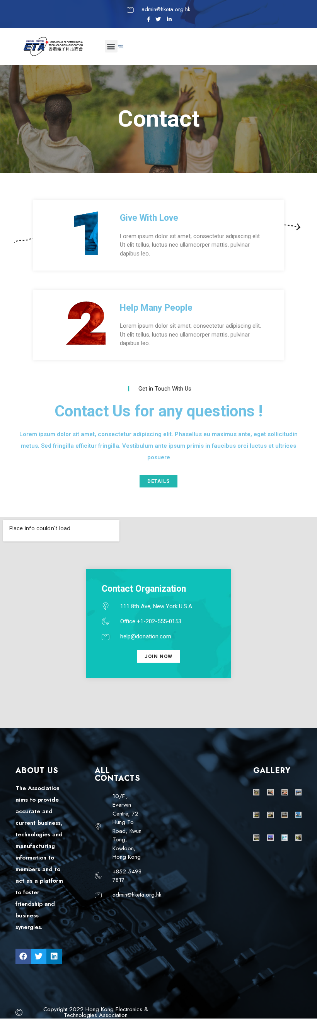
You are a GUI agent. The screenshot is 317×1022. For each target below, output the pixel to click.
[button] (111, 46)
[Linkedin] (54, 956)
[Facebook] (23, 956)
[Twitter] (38, 956)
